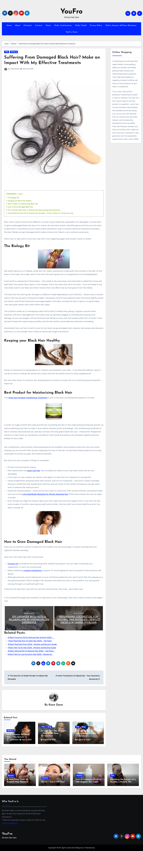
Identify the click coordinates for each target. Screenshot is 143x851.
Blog (49, 727)
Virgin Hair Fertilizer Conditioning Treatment (27, 398)
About (17, 25)
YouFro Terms (71, 32)
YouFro (71, 11)
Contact (38, 25)
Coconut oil (13, 564)
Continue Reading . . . (11, 823)
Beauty (11, 775)
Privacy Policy (96, 25)
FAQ (6, 52)
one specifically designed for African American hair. (45, 494)
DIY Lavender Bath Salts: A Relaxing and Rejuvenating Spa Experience (29, 620)
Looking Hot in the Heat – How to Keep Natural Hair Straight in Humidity (88, 733)
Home (9, 25)
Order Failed (80, 25)
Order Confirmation (63, 25)
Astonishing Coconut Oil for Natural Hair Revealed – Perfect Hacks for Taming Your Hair (78, 620)
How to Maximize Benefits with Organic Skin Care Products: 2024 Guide (88, 781)
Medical (14, 52)
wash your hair (33, 470)
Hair (112, 775)
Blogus (78, 848)
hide (20, 194)
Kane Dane (15, 69)
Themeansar (89, 848)
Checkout (28, 25)
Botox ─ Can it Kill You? (53, 782)
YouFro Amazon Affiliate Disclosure (121, 25)
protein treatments (33, 570)
